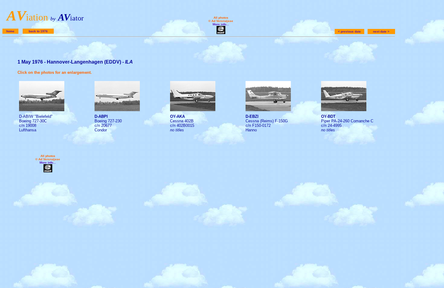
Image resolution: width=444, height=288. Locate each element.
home (10, 31)
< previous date (349, 31)
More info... (221, 24)
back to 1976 (38, 31)
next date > (381, 31)
